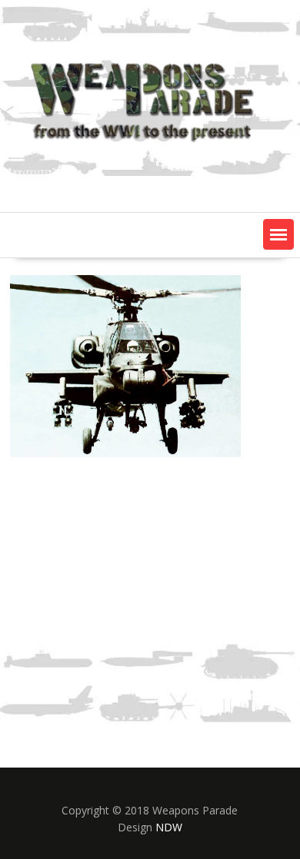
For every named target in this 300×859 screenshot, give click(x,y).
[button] (278, 234)
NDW (168, 827)
